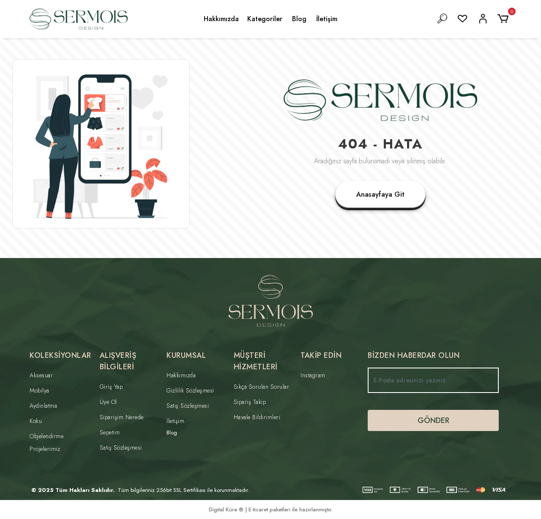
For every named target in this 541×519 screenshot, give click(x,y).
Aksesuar (41, 375)
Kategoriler (264, 19)
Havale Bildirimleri (257, 417)
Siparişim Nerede (122, 417)
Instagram (313, 375)
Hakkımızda (221, 19)
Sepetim (110, 432)
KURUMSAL (186, 355)
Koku (36, 421)
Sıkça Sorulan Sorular (262, 386)
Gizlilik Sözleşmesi (190, 390)
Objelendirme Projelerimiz (46, 442)
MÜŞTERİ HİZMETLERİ (256, 361)
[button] (504, 19)
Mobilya (39, 390)
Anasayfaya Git (380, 194)
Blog (299, 19)
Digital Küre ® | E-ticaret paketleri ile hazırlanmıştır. (271, 509)
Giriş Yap (111, 386)
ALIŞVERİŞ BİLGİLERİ (118, 361)
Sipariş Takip (250, 402)
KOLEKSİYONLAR (60, 355)
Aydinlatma (43, 405)
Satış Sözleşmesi (121, 447)
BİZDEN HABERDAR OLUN (413, 355)
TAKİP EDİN (321, 355)
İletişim (326, 19)
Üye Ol (108, 402)
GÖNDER (433, 420)
